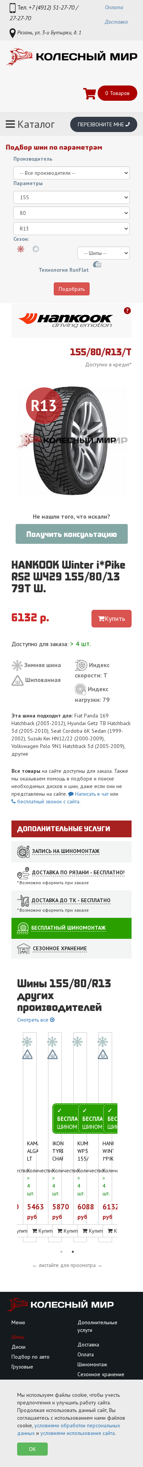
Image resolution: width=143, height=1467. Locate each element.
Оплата (114, 7)
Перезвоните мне (101, 124)
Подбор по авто (30, 1356)
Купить (114, 618)
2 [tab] (73, 1252)
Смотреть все (33, 1019)
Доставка (116, 21)
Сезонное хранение (100, 1374)
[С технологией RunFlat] (97, 265)
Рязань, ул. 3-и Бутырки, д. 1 (48, 32)
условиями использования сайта (77, 1433)
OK (32, 1449)
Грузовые (22, 1366)
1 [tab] (61, 1252)
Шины (17, 1336)
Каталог (35, 124)
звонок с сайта (47, 801)
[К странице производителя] (65, 320)
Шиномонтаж (92, 1364)
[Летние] (36, 249)
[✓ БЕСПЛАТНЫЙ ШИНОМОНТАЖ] (54, 1040)
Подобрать (72, 288)
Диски (18, 1346)
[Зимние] (20, 249)
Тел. (44, 12)
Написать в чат (91, 793)
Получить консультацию (71, 534)
